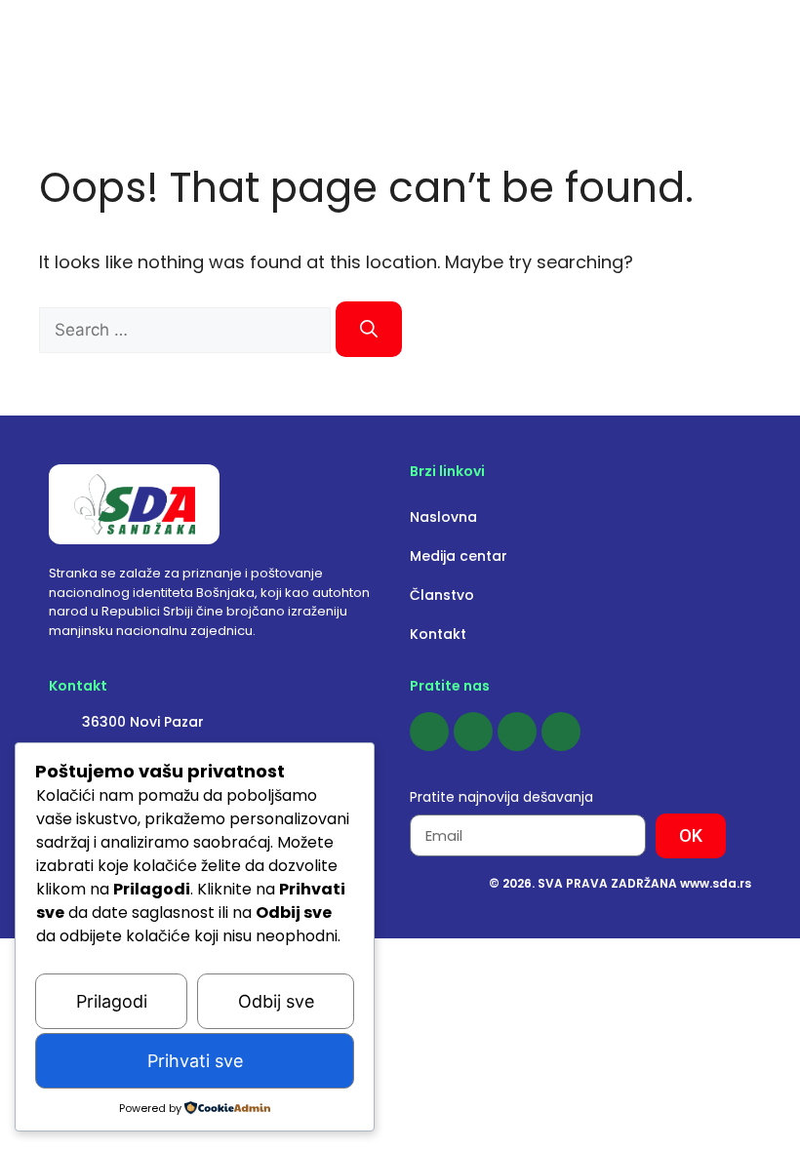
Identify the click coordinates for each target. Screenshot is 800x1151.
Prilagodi (111, 1001)
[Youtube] (517, 731)
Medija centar (458, 556)
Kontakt (438, 634)
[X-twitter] (560, 731)
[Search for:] (187, 329)
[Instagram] (473, 731)
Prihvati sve (195, 1061)
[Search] (369, 329)
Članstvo (442, 595)
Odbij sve (276, 1001)
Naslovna (443, 517)
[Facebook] (429, 731)
